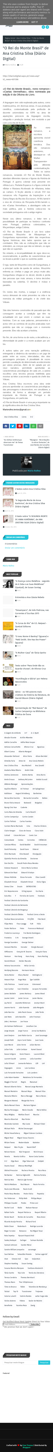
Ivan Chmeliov (23, 989)
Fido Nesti (41, 919)
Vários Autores (10, 1301)
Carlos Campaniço (11, 817)
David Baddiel (25, 845)
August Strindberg (23, 793)
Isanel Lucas (23, 984)
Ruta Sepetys (9, 1236)
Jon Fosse (24, 1022)
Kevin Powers (25, 1054)
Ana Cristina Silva (23, 38)
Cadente (24, 807)
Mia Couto (26, 1124)
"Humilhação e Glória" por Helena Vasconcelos (31, 680)
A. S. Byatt (35, 733)
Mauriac (36, 1115)
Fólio (39, 924)
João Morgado (38, 1008)
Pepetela (40, 1194)
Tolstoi (6, 1291)
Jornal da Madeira (39, 1031)
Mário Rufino (10, 65)
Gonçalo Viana (41, 952)
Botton (44, 798)
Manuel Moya (26, 1091)
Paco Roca (42, 1170)
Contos (20, 840)
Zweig (33, 1305)
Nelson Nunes (9, 1152)
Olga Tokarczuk (28, 1161)
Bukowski (27, 803)
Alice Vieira (27, 756)
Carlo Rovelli (31, 812)
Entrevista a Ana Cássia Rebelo (29, 597)
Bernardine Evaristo (12, 798)
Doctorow (34, 859)
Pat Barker (8, 1175)
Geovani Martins (10, 947)
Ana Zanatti (39, 766)
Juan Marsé (8, 1045)
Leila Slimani (9, 1063)
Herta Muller (9, 975)
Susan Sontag (27, 1264)
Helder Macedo (25, 961)
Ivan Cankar (9, 989)
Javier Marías (37, 998)
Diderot (35, 849)
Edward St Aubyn (27, 873)
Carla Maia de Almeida (13, 812)
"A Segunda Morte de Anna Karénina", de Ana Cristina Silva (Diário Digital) (30, 503)
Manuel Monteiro (11, 1091)
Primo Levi (34, 1203)
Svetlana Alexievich (35, 1268)
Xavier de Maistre (35, 1301)
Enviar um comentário (15, 548)
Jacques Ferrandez (39, 989)
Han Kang (18, 956)
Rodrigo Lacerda (36, 1226)
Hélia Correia (29, 966)
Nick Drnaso (38, 1152)
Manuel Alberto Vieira (12, 1087)
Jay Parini (8, 1003)
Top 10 (15, 1291)
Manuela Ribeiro (10, 1096)
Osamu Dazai (9, 1166)
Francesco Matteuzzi (36, 928)
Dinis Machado (10, 854)
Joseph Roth (9, 1040)
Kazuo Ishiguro (10, 1054)
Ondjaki (41, 1161)
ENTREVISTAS (31, 887)
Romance (22, 1231)
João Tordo (39, 1012)
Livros (24, 417)
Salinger (23, 1240)
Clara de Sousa (25, 831)
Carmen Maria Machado (13, 826)
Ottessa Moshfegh (25, 1166)
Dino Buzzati (24, 854)
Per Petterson (9, 1198)
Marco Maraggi (26, 1096)
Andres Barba (27, 775)
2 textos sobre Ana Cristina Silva (30, 489)
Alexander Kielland (11, 756)
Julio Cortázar (22, 1049)
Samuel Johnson (10, 1245)
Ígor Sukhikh (35, 980)
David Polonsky (10, 849)
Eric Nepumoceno (11, 891)
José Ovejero (9, 1035)
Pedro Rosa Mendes (12, 1194)
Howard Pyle (9, 980)
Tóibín (22, 1287)
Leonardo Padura (25, 1063)
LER (36, 1063)
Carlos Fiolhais (10, 821)
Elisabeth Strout (10, 882)
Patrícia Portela (40, 1175)
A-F (26, 733)
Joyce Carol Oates (24, 1040)
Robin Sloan (9, 1226)
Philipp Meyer (36, 1198)
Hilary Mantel (23, 975)
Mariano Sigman (30, 1105)
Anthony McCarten (25, 780)
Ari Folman (24, 789)
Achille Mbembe (26, 738)
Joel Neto (8, 1017)
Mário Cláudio (27, 1110)
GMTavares (8, 952)
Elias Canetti (40, 877)
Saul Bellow (9, 1254)
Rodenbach (22, 1226)
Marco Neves (41, 1096)
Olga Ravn (15, 1161)
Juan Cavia (39, 1040)
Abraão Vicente (10, 738)
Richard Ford (31, 1222)
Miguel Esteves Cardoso (33, 1133)
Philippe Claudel (10, 1203)
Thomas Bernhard (27, 1278)
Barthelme (37, 793)
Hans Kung (30, 956)
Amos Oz (22, 761)
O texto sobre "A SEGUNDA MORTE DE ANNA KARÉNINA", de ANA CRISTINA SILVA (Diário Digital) (31, 519)
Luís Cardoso (30, 1068)
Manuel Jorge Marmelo (34, 1087)
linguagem (8, 1068)
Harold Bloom (9, 961)
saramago (32, 1250)
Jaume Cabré (9, 998)
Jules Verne (21, 1045)
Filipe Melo (8, 924)
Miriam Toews (9, 1143)
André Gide (29, 770)
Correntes (31, 840)
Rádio (20, 1208)
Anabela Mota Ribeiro (12, 770)
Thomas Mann (9, 1282)
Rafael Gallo (9, 1212)
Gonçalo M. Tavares (24, 952)
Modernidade (24, 1143)
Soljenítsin (36, 1259)
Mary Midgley (9, 1115)
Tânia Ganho (9, 1273)
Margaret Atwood (11, 1101)
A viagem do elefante (12, 733)
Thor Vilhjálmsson (26, 1282)
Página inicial (10, 38)
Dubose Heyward (11, 868)
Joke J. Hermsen (10, 1022)
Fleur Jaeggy (21, 924)
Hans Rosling (43, 956)
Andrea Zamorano (11, 775)
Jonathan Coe (31, 1026)
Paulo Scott (27, 1189)
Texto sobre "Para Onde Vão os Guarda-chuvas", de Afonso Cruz (30, 667)
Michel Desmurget (26, 1129)
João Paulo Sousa (25, 1012)
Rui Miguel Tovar (36, 1231)
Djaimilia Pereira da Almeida (15, 859)
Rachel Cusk (9, 1208)
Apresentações (27, 784)
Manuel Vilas (40, 1091)
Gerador (24, 947)
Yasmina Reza (21, 1305)
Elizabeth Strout (27, 882)
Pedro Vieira (28, 1194)
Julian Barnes (35, 1045)
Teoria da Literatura (36, 1273)
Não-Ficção (18, 1147)
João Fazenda (24, 1008)
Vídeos (22, 1301)
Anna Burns (41, 775)
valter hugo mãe (41, 1296)
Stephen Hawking (11, 1264)
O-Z (31, 417)
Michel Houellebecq (12, 1133)
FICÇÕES (31, 919)
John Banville (20, 1017)
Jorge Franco (23, 1031)
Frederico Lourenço (12, 933)
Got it (34, 22)
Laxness (23, 1059)
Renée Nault (9, 1217)
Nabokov (36, 1143)
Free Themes (28, 1445)
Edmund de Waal (10, 873)
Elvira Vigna (41, 882)
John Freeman (35, 1017)
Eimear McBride (10, 877)
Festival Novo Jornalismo (14, 919)
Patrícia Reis (9, 1180)
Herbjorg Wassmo (11, 970)
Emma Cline (8, 887)
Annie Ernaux (9, 780)
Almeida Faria (9, 761)
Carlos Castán (27, 817)
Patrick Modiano (10, 1184)
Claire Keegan (9, 831)
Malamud (33, 1082)
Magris (23, 1082)
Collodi (7, 835)
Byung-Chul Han (10, 807)
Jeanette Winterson (22, 1003)
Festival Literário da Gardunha (16, 901)
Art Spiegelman (39, 789)
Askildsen (8, 793)
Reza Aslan (41, 1217)
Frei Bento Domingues (31, 933)
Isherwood (36, 984)
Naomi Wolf (31, 1147)
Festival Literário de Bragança (16, 910)
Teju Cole (21, 1273)
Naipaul (7, 1147)
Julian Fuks (8, 1049)
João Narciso (9, 1012)
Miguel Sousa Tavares (25, 1138)
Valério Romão (25, 1296)
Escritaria (39, 891)
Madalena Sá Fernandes (32, 1077)
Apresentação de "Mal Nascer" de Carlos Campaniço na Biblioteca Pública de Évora (31, 711)
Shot (6, 1259)
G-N (16, 938)
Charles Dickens (40, 826)
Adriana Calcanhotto (12, 747)
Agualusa (40, 747)
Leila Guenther (36, 1059)
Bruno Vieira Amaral (12, 803)
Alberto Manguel (25, 752)
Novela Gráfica (19, 1157)
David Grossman (40, 845)
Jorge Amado (9, 1031)
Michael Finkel (39, 1124)
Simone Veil (16, 1259)
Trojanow (39, 1291)
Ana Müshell (26, 766)
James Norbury (25, 994)
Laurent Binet (39, 1054)
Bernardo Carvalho (31, 798)
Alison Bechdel (41, 756)
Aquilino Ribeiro (10, 789)
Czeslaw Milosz (10, 845)
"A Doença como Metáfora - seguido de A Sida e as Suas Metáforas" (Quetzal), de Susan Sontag (32, 584)
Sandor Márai (26, 1245)
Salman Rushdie (36, 1240)
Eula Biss (7, 896)
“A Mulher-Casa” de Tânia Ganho (30, 652)
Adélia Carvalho (10, 742)
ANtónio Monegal (11, 784)
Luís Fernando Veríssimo (13, 1073)
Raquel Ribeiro (40, 1212)
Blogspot (26, 1447)
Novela (7, 1157)
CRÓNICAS (42, 840)
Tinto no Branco (10, 1287)
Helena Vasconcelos (12, 966)
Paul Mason (24, 1184)
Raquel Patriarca (24, 1212)
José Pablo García (25, 1035)
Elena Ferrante (26, 877)
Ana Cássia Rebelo (36, 761)
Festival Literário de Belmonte (16, 905)
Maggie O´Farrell (10, 1082)
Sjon (26, 1259)
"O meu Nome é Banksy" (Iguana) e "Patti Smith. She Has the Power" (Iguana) (31, 639)
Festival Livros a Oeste (36, 914)
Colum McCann (19, 835)
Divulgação (37, 854)
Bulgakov (38, 803)
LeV (43, 1063)
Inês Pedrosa (9, 984)
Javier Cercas (23, 998)
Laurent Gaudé (10, 1059)
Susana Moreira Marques (14, 1268)
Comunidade (9, 840)
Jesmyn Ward (39, 1003)
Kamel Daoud (36, 1049)
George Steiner (27, 942)
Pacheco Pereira (28, 1170)
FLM (31, 924)
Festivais (41, 896)
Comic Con (33, 835)
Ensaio (19, 887)
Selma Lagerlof (41, 1254)
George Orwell (27, 938)
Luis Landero (32, 1073)
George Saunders (11, 942)
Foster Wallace (10, 928)
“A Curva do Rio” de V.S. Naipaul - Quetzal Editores (31, 625)
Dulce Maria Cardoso (29, 868)
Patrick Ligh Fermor (25, 1180)
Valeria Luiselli (10, 1296)
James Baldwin (10, 994)
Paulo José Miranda (11, 1189)
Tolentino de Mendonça (38, 1287)
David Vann (24, 849)
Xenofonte (8, 1305)
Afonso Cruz (28, 747)
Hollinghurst (37, 975)
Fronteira (8, 938)
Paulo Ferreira (38, 1184)
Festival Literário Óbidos (13, 914)
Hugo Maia (22, 980)
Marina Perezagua (11, 1110)
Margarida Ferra (27, 1101)
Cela (28, 826)
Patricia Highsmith (23, 1175)
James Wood (40, 994)
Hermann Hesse (28, 970)
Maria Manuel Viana (12, 1105)
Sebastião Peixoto (25, 1254)
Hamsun (7, 956)
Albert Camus (9, 752)
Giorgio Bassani (37, 947)
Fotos (22, 928)
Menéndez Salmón (11, 1124)
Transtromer (27, 1291)
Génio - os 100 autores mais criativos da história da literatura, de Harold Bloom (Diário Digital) (32, 695)
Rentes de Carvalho (25, 1217)
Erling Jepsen (27, 891)
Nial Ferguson (24, 1152)
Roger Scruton (9, 1231)
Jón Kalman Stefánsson (13, 1026)
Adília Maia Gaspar (28, 742)
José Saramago (41, 1035)
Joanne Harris (9, 1008)
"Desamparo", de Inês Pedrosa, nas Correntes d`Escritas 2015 (32, 612)
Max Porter (26, 1119)
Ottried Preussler (11, 1170)
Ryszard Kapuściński (26, 1236)
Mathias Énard (23, 1115)
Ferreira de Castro (27, 896)
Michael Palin (9, 1129)
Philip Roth (23, 1198)
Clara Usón (39, 831)
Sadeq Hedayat (10, 1240)
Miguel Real (8, 1138)
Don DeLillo (8, 863)
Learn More (22, 22)
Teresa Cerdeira (10, 1278)
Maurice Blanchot (11, 1119)
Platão (23, 1203)
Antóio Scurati (41, 780)
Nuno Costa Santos (36, 1157)
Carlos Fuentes (26, 821)
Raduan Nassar (32, 1208)
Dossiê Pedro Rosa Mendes (27, 863)
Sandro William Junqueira (14, 1250)
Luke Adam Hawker (11, 1077)
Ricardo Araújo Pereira (13, 1222)
